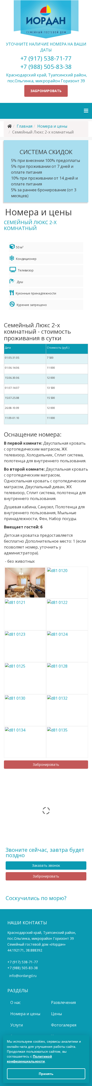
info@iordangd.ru (23, 975)
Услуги (16, 1025)
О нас (15, 1002)
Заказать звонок (46, 865)
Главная (24, 126)
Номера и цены (52, 126)
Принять (46, 1074)
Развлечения (63, 1002)
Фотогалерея (63, 1025)
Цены (56, 1013)
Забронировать (46, 90)
